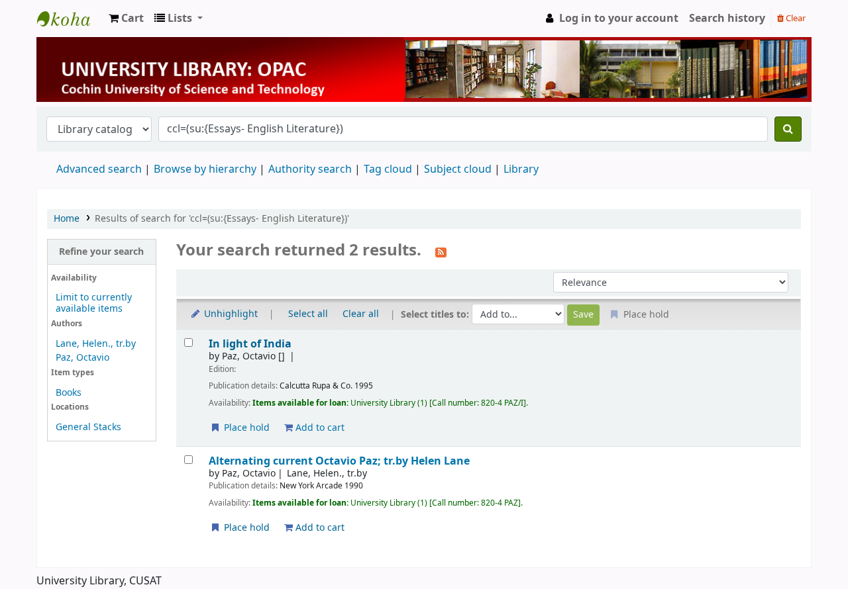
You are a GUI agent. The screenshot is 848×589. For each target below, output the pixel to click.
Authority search (310, 169)
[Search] (788, 129)
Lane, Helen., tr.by (96, 344)
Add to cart (318, 428)
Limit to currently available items (94, 303)
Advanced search (99, 169)
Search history (727, 18)
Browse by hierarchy (205, 169)
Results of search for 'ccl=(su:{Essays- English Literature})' (222, 219)
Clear (795, 18)
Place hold (245, 428)
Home (67, 219)
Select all (308, 314)
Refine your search (101, 252)
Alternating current (339, 461)
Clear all (361, 314)
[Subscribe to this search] (440, 251)
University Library (70, 18)
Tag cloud (388, 169)
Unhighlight (229, 314)
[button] (126, 18)
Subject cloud (458, 169)
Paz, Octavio (82, 358)
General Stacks (88, 427)
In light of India (250, 344)
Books (68, 393)
